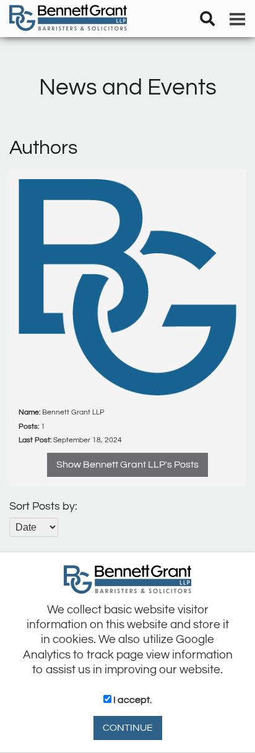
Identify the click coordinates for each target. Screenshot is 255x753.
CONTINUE (128, 728)
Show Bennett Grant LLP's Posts (127, 464)
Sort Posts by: (43, 506)
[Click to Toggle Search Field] (207, 18)
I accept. (131, 700)
